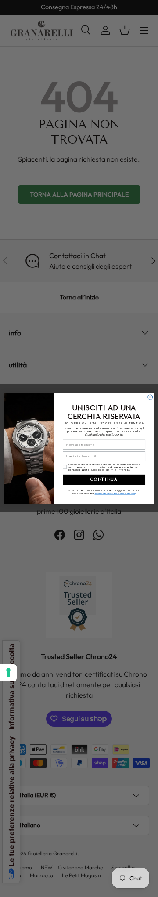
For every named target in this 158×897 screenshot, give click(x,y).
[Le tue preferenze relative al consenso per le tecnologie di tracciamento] (8, 672)
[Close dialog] (150, 397)
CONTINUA (104, 479)
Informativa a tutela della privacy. (115, 493)
